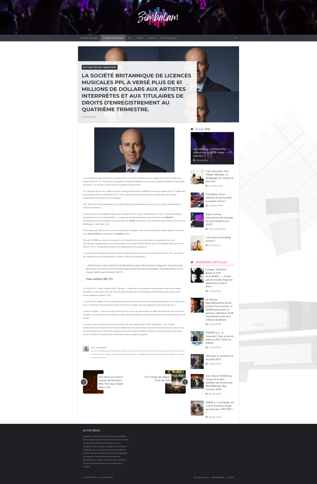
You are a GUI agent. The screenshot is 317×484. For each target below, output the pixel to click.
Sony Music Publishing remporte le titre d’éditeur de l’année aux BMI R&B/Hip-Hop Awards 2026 (219, 382)
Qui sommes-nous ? (169, 38)
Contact (230, 477)
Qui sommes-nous (201, 477)
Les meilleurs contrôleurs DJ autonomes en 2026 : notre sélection (209, 152)
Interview (152, 38)
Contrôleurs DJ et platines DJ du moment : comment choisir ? (219, 197)
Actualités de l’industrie (113, 38)
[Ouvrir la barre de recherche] (235, 38)
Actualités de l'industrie (99, 67)
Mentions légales (218, 477)
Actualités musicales (89, 38)
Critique (139, 38)
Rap (130, 38)
